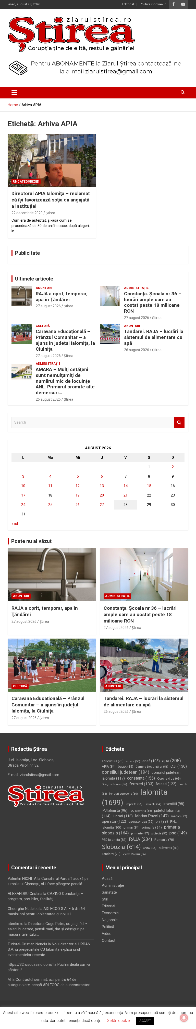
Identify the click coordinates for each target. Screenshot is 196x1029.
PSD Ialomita (114, 840)
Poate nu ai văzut (31, 541)
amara (133, 761)
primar (132, 827)
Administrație (136, 288)
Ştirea (50, 213)
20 (102, 495)
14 (126, 486)
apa (171, 760)
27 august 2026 (48, 306)
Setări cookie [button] (118, 1020)
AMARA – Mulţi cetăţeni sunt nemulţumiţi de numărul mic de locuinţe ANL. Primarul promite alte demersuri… (65, 381)
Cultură (43, 326)
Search (179, 422)
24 (23, 504)
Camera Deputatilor (152, 766)
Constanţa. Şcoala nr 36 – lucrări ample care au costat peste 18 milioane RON (152, 302)
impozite (134, 804)
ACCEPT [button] (145, 1021)
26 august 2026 (136, 350)
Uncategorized (26, 181)
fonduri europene (123, 793)
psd (178, 833)
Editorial (128, 4)
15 (149, 486)
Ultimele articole (34, 279)
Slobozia (121, 846)
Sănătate (109, 892)
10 (23, 486)
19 (78, 495)
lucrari (123, 816)
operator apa (140, 821)
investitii (174, 804)
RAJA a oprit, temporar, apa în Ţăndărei (62, 296)
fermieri (141, 784)
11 (50, 486)
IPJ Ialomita (114, 810)
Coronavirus (169, 778)
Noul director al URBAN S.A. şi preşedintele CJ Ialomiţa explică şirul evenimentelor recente (49, 949)
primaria (152, 827)
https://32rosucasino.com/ (30, 964)
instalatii (153, 804)
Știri (105, 899)
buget (125, 766)
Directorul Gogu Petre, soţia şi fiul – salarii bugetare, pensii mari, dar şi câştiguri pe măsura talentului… (48, 929)
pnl (162, 821)
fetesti (166, 784)
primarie (140, 833)
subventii (169, 848)
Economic (110, 913)
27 (102, 504)
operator (114, 821)
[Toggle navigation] (14, 92)
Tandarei (111, 854)
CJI (178, 766)
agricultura (113, 761)
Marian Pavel (152, 816)
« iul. (15, 523)
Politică (108, 926)
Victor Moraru (134, 854)
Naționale (110, 920)
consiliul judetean (125, 772)
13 (102, 486)
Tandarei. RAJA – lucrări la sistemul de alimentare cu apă (153, 337)
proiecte (159, 833)
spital (149, 848)
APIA (109, 766)
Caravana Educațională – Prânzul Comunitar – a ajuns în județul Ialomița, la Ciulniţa (65, 340)
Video (107, 933)
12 (78, 486)
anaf (151, 761)
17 (23, 495)
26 (78, 504)
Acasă (107, 878)
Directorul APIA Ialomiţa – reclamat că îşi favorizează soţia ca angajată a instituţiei (50, 199)
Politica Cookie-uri (153, 4)
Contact (108, 940)
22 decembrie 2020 (27, 213)
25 (50, 504)
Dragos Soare (114, 784)
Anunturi (44, 288)
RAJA (140, 839)
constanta (141, 778)
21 (126, 495)
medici (179, 816)
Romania (164, 840)
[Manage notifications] (184, 1018)
